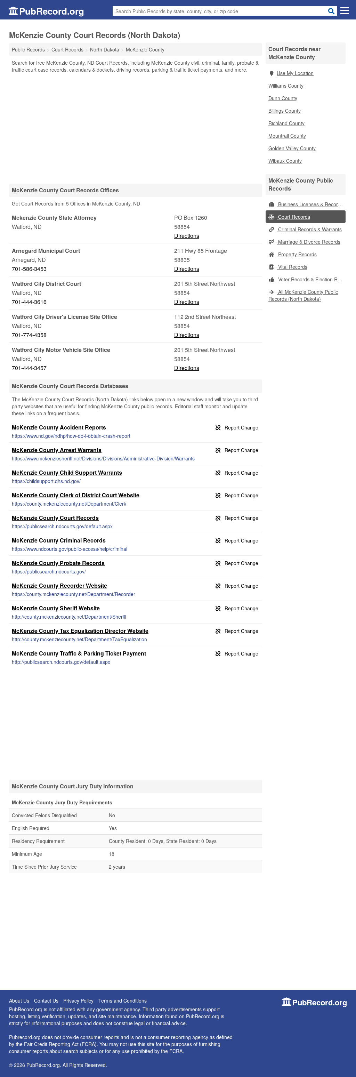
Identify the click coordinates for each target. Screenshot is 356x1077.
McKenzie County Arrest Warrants (57, 450)
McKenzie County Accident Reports (59, 427)
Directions (186, 236)
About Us (19, 1000)
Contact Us (46, 1000)
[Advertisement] (135, 128)
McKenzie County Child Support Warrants (67, 472)
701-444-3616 (29, 302)
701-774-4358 (29, 335)
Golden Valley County (292, 148)
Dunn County (282, 98)
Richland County (286, 123)
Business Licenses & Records (310, 204)
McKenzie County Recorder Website (59, 585)
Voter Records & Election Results (311, 279)
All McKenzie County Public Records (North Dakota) (303, 295)
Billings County (284, 110)
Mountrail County (287, 135)
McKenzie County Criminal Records (59, 540)
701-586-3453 (29, 269)
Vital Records (292, 266)
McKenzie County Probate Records (58, 563)
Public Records (28, 49)
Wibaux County (285, 160)
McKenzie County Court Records (55, 518)
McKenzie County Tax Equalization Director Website (80, 631)
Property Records (297, 254)
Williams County (286, 85)
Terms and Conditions (122, 1000)
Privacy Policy (78, 1000)
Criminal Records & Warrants (309, 229)
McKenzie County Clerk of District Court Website (75, 495)
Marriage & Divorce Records (308, 241)
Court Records (293, 216)
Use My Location (295, 73)
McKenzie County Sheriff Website (56, 608)
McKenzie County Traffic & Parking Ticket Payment (79, 653)
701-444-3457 (29, 368)
